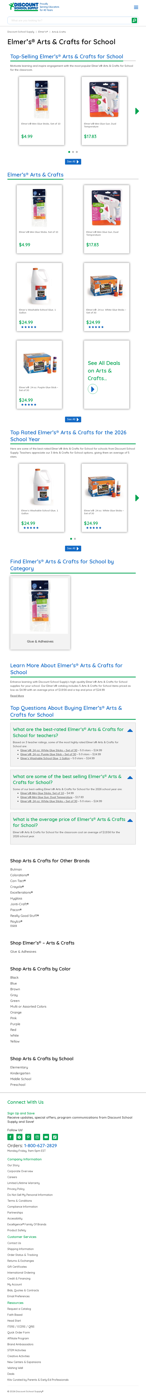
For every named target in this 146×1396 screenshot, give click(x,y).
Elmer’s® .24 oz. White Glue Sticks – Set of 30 (49, 750)
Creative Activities (18, 1356)
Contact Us (14, 1243)
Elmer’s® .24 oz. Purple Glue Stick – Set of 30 (48, 754)
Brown (15, 989)
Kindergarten (20, 1073)
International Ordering (21, 1272)
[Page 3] (77, 152)
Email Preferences (18, 1296)
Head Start (14, 1320)
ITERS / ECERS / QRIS (20, 1326)
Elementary (19, 1067)
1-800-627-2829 (40, 1145)
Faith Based (14, 1314)
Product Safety (16, 1230)
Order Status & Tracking (22, 1255)
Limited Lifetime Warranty (23, 1183)
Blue (13, 983)
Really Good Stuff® (24, 916)
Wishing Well (15, 1368)
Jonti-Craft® (19, 904)
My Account (14, 1284)
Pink (13, 1018)
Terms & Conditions (19, 1200)
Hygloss (16, 898)
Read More (17, 695)
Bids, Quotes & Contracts (23, 1290)
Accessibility (14, 1218)
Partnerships (15, 1212)
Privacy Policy (16, 1189)
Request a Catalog (19, 1309)
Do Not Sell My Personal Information (30, 1195)
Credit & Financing (18, 1278)
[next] (137, 111)
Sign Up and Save (21, 1113)
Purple (15, 1024)
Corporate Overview (20, 1171)
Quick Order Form (18, 1332)
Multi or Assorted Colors (28, 1006)
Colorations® (19, 875)
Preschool (17, 1085)
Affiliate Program (18, 1338)
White (14, 1035)
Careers (12, 1177)
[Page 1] (69, 152)
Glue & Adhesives (23, 951)
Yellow (15, 1041)
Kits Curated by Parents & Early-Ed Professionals (38, 1380)
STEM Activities (16, 1350)
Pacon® (16, 910)
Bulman (16, 869)
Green (15, 1001)
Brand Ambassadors (20, 1344)
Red (13, 1030)
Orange (16, 1012)
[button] (136, 8)
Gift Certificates (17, 1266)
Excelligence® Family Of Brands (26, 1224)
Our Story (13, 1165)
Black (14, 977)
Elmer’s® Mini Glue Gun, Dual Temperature (46, 797)
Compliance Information (22, 1206)
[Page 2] (73, 152)
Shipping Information (20, 1249)
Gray (14, 995)
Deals (10, 1374)
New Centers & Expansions (24, 1362)
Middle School (20, 1079)
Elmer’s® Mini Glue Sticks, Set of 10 (42, 793)
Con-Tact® (18, 881)
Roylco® (16, 921)
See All (71, 161)
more (13, 925)
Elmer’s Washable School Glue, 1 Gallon (45, 758)
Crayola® (17, 887)
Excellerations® (21, 892)
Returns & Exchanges (20, 1261)
